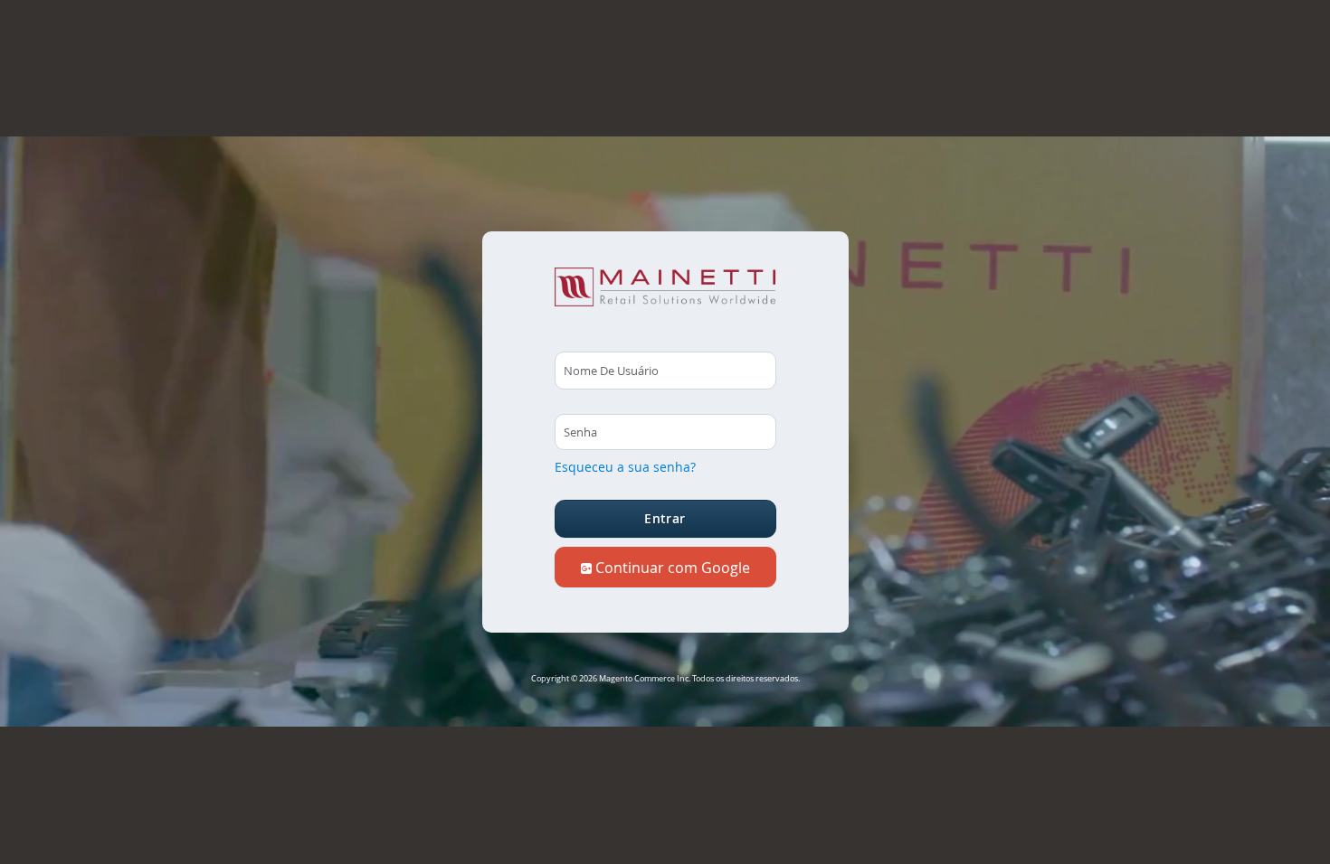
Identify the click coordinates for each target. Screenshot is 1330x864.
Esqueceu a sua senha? (625, 466)
